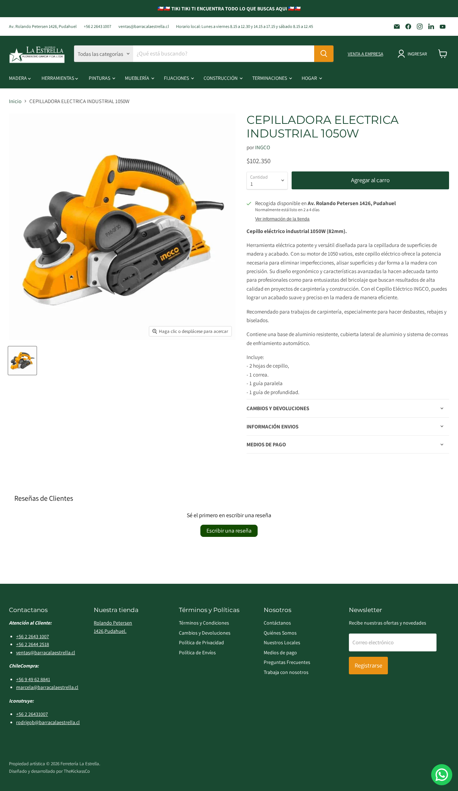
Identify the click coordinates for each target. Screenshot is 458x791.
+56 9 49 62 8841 (33, 679)
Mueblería (137, 78)
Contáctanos (277, 623)
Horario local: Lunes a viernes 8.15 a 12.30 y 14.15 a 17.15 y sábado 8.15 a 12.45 (244, 26)
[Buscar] (323, 53)
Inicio (15, 101)
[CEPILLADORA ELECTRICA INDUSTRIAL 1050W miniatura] (22, 360)
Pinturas (100, 78)
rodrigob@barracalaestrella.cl (48, 722)
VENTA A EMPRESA (365, 54)
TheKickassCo (77, 771)
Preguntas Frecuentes (287, 662)
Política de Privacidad (201, 642)
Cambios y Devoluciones (204, 633)
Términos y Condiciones (204, 623)
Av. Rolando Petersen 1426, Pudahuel (43, 26)
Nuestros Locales (282, 642)
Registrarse (368, 665)
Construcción (221, 78)
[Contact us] (441, 774)
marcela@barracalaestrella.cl (47, 687)
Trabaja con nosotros (286, 672)
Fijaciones (177, 78)
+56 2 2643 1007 (97, 26)
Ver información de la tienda (282, 219)
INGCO (262, 147)
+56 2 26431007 (32, 714)
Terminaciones (270, 78)
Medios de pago (280, 652)
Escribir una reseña (229, 530)
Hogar (310, 78)
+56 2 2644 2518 (32, 644)
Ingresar (417, 54)
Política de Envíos (197, 652)
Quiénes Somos (280, 633)
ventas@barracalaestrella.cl (143, 26)
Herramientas (58, 78)
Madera (18, 78)
